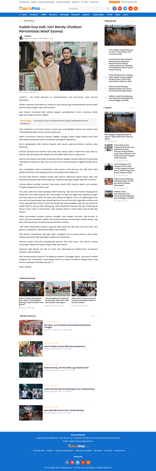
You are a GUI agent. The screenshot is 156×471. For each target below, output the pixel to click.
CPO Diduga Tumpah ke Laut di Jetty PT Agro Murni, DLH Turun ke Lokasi (121, 52)
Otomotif (75, 14)
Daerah (85, 14)
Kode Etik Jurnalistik (63, 2)
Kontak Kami (94, 2)
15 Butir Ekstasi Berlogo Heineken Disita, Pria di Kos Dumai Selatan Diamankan (120, 89)
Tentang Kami (24, 2)
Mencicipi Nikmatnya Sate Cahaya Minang (64, 410)
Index (93, 278)
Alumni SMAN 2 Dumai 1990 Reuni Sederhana (64, 346)
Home (24, 14)
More (125, 14)
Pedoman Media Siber (46, 2)
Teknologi (64, 14)
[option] (28, 294)
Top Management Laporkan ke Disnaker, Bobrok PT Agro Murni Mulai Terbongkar (27, 300)
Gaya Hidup (98, 14)
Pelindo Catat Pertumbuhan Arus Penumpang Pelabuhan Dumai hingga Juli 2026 (121, 98)
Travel (109, 14)
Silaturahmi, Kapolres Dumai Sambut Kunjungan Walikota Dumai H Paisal (53, 300)
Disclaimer (76, 2)
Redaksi (34, 2)
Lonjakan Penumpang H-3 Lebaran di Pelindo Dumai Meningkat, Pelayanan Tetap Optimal (79, 301)
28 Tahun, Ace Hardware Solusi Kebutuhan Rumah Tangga (67, 326)
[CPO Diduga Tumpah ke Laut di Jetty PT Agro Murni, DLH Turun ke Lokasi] (120, 35)
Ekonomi (53, 14)
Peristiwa (34, 14)
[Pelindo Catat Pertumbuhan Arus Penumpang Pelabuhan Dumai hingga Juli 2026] (109, 194)
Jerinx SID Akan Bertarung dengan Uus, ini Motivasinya (69, 389)
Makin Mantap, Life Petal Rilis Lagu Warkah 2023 (66, 367)
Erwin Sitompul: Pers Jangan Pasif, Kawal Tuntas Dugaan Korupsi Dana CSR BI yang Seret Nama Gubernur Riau (121, 78)
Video (117, 14)
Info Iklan (84, 2)
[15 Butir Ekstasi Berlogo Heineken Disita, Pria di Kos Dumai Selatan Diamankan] (109, 181)
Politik (43, 14)
